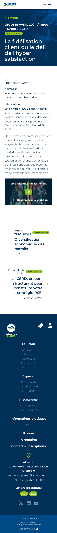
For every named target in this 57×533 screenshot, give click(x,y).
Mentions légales (28, 522)
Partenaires (29, 439)
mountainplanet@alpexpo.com (28, 475)
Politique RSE (28, 367)
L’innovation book (28, 350)
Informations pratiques (28, 418)
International (28, 363)
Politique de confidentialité (28, 524)
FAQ (28, 424)
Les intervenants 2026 (28, 410)
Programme (28, 399)
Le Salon (28, 344)
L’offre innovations (28, 386)
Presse (28, 433)
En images (29, 358)
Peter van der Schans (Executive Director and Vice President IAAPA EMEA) (24, 125)
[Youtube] (36, 503)
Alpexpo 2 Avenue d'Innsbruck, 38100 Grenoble (28, 466)
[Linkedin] (29, 503)
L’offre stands (28, 382)
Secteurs (28, 354)
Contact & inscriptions (28, 446)
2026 (33, 493)
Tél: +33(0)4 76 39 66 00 (28, 480)
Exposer (28, 376)
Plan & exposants (28, 405)
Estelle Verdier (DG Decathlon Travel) (26, 108)
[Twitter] (21, 503)
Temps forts (28, 391)
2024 (24, 493)
